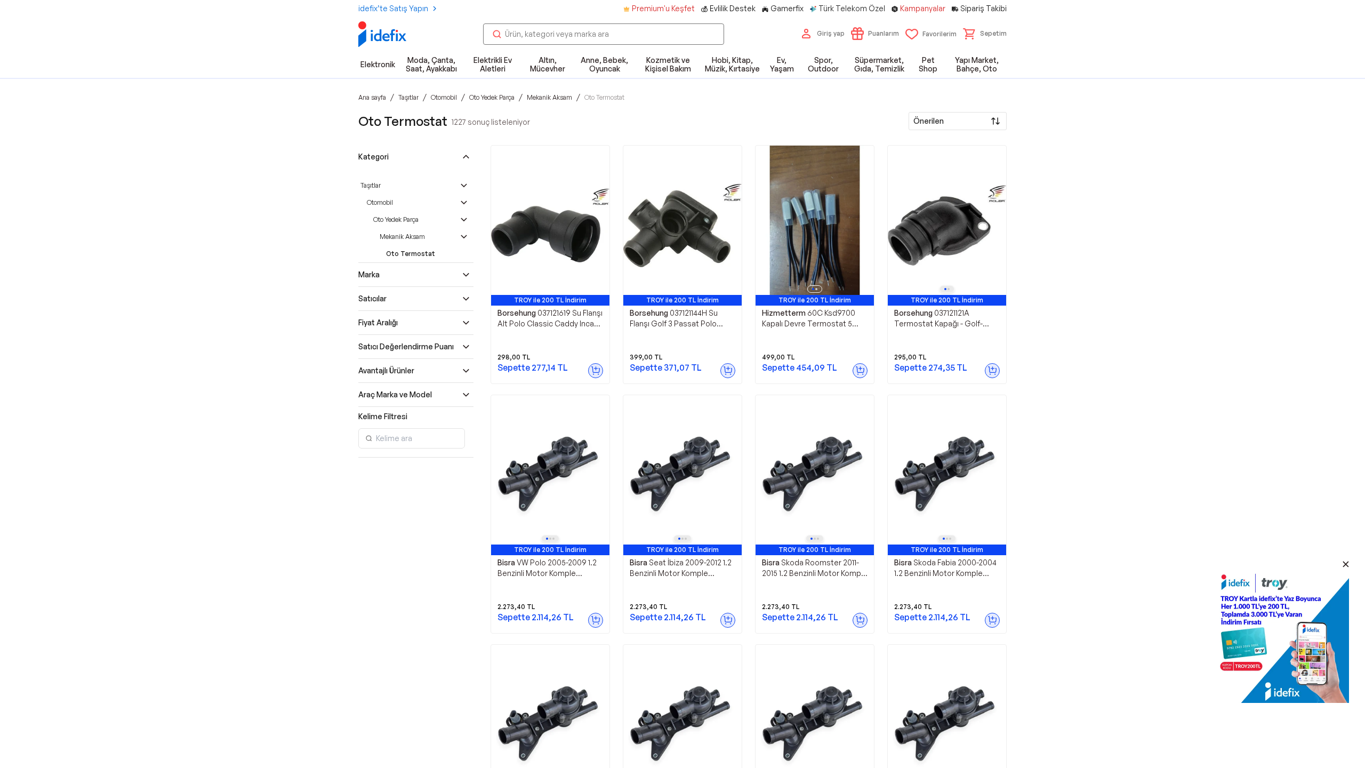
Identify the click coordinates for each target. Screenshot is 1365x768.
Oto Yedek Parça (396, 219)
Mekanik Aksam (402, 237)
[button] (985, 33)
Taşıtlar (370, 185)
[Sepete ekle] (595, 370)
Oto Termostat (410, 254)
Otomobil (380, 202)
